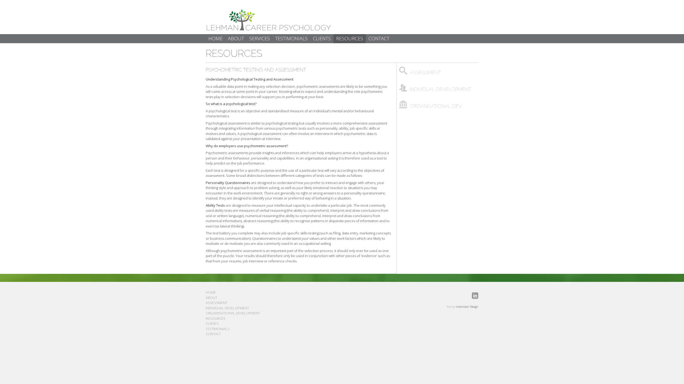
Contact (213, 333)
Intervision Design (467, 307)
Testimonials (218, 328)
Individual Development (227, 308)
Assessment (216, 302)
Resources (234, 53)
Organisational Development (233, 313)
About (211, 297)
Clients (212, 323)
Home (211, 292)
